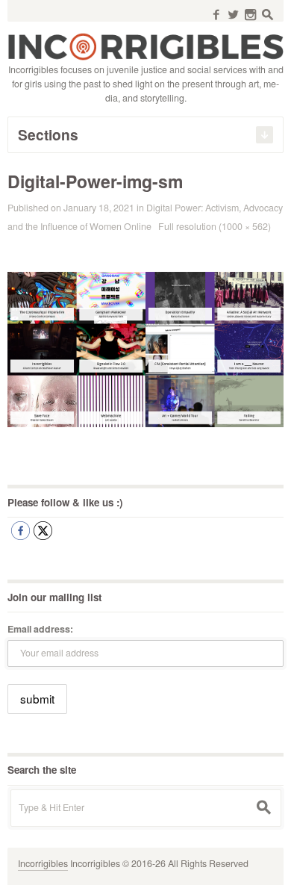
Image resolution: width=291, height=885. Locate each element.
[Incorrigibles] (145, 45)
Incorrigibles (43, 863)
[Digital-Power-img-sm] (145, 347)
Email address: (40, 629)
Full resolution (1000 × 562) (214, 226)
